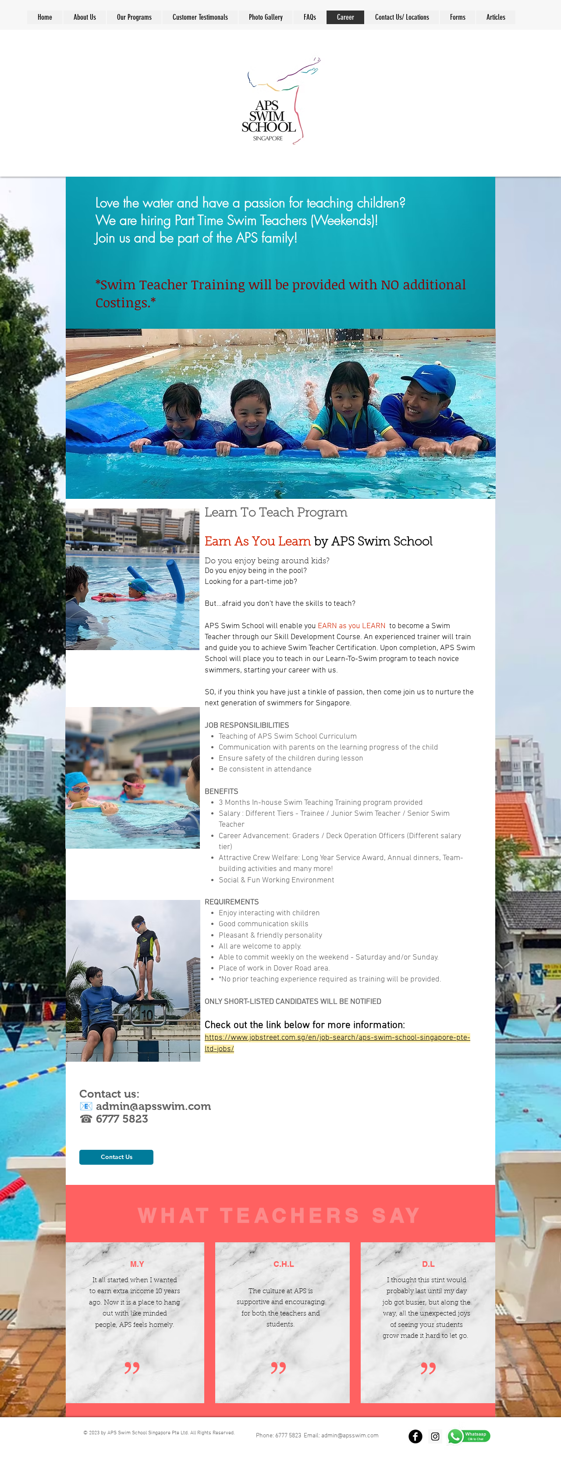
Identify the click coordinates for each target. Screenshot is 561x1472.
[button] (309, 17)
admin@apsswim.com (153, 1106)
